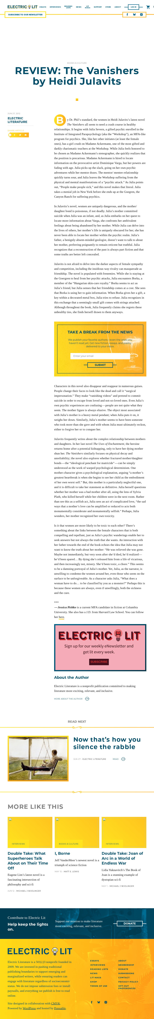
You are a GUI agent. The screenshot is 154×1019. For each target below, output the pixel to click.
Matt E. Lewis (71, 871)
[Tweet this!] (20, 135)
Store (108, 7)
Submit (100, 365)
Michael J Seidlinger (28, 891)
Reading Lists (68, 7)
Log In (133, 7)
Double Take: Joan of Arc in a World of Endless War (122, 858)
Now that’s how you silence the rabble (107, 743)
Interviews (112, 844)
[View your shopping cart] (148, 7)
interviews (55, 7)
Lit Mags (87, 7)
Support (98, 7)
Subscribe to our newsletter (25, 15)
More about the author (68, 699)
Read (116, 759)
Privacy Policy (128, 982)
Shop (93, 982)
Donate (130, 923)
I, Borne (62, 853)
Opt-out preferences (127, 987)
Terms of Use (98, 986)
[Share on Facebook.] (14, 135)
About (118, 7)
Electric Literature (17, 120)
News (79, 7)
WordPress (29, 1008)
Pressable (60, 1008)
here (61, 617)
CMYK (55, 1003)
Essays (94, 960)
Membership (126, 965)
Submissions (126, 973)
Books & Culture (77, 63)
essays (43, 7)
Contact (124, 977)
